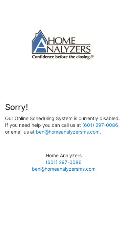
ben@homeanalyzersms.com (68, 132)
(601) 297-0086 (100, 125)
